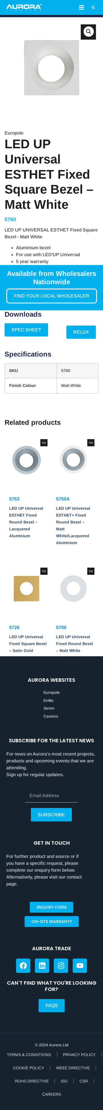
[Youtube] (80, 966)
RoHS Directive (32, 1081)
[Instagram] (61, 966)
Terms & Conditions (29, 1054)
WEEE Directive (73, 1068)
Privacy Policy (79, 1054)
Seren (48, 708)
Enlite (48, 700)
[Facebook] (23, 966)
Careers (50, 716)
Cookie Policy (28, 1068)
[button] (81, 7)
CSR (84, 1081)
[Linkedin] (42, 966)
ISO (64, 1081)
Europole (51, 692)
